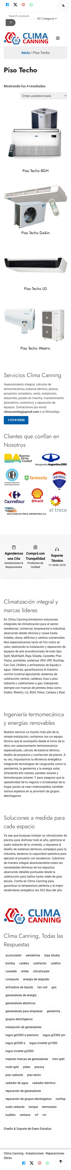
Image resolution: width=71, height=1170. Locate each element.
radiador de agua (16, 1083)
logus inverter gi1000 (43, 1043)
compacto (12, 979)
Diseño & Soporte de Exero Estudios (27, 1129)
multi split (12, 1067)
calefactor (40, 963)
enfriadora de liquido (19, 987)
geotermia (53, 1011)
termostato (49, 1107)
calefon (56, 963)
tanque (33, 1107)
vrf (36, 1115)
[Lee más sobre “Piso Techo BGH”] (32, 162)
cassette (11, 971)
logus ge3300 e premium (22, 1035)
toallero (10, 1115)
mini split (58, 1059)
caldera (24, 963)
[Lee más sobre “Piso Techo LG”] (32, 280)
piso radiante (14, 1075)
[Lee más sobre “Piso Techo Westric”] (32, 339)
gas (53, 987)
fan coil (42, 987)
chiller (25, 971)
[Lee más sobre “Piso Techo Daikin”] (32, 224)
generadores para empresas (24, 1011)
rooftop (61, 1099)
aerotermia (33, 955)
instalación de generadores (23, 1027)
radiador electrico (43, 1083)
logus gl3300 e (15, 1043)
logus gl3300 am (54, 1035)
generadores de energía (21, 995)
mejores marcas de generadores (26, 1059)
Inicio (26, 53)
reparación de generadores (23, 1091)
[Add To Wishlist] (39, 162)
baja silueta (52, 955)
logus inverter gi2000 (19, 1051)
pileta (26, 1067)
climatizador (41, 971)
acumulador (13, 955)
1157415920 (16, 420)
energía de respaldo (36, 979)
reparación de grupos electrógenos (28, 1099)
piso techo (34, 1075)
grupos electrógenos (19, 1019)
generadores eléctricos (20, 1003)
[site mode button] (63, 5)
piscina (39, 1067)
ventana (25, 1115)
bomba (10, 963)
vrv (44, 1115)
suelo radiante (14, 1107)
